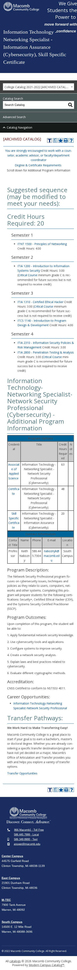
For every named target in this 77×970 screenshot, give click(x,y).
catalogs (15, 961)
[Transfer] (49, 140)
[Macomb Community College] (21, 6)
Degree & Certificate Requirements (38, 165)
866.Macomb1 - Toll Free (29, 829)
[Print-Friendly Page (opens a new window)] (66, 140)
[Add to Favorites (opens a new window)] (60, 140)
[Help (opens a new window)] (71, 140)
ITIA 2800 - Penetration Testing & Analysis (45, 352)
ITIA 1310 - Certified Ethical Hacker (40, 302)
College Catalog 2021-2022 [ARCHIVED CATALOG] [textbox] (38, 87)
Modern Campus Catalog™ (46, 965)
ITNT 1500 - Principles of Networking (42, 244)
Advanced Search (14, 117)
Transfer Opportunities (22, 773)
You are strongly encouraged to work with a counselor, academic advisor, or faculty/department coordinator (38, 155)
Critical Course (27, 275)
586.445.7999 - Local (26, 834)
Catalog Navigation (19, 127)
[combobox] (38, 86)
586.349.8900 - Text (26, 839)
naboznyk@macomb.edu (52, 555)
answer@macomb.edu (27, 844)
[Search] (70, 105)
